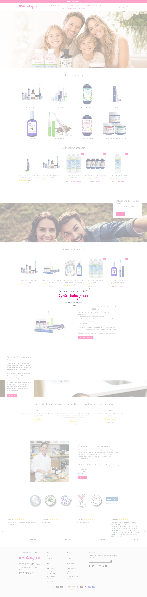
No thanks (73, 306)
